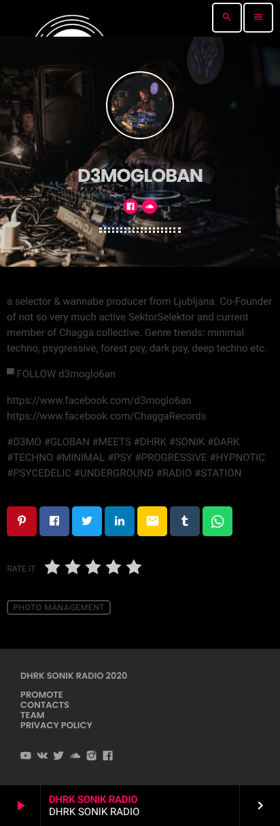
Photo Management (59, 607)
